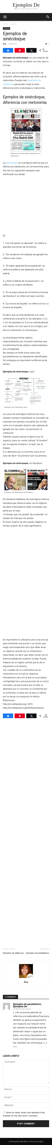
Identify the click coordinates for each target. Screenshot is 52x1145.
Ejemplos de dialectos (13, 953)
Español (14, 24)
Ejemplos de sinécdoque (15, 36)
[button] (5, 17)
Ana (4, 44)
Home (5, 24)
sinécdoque (12, 162)
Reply (15, 1047)
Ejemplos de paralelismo (37, 953)
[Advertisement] (26, 206)
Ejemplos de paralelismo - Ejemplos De (27, 1005)
